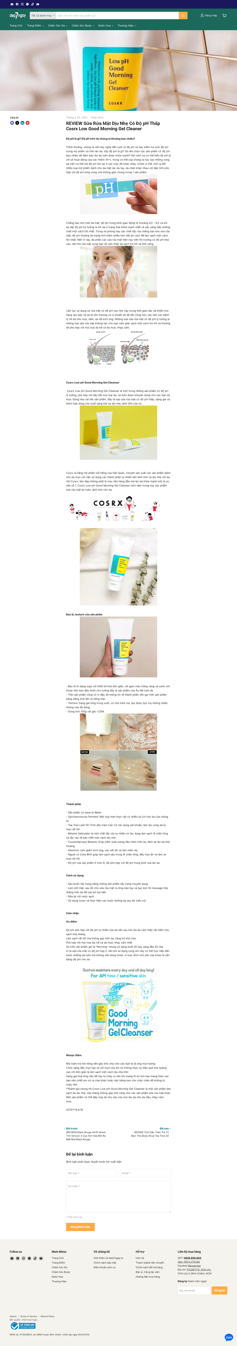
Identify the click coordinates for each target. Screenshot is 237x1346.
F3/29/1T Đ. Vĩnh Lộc (199, 1269)
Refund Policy (47, 1316)
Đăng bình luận (80, 1227)
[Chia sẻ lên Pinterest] (28, 123)
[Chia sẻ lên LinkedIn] (22, 123)
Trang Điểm (34, 25)
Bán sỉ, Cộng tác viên (148, 1272)
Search (13, 1316)
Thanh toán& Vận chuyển (150, 1262)
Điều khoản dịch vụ (104, 1267)
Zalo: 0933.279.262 (189, 1261)
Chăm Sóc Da (57, 25)
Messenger (194, 1265)
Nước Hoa (105, 25)
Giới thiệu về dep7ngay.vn (108, 1257)
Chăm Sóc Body (82, 25)
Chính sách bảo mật (105, 1262)
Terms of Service (28, 1316)
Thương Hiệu (126, 25)
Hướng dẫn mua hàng (148, 1276)
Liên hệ (140, 1257)
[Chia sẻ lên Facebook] (12, 123)
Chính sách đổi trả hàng (149, 1267)
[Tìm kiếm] (183, 15)
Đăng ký (219, 1290)
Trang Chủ (16, 25)
